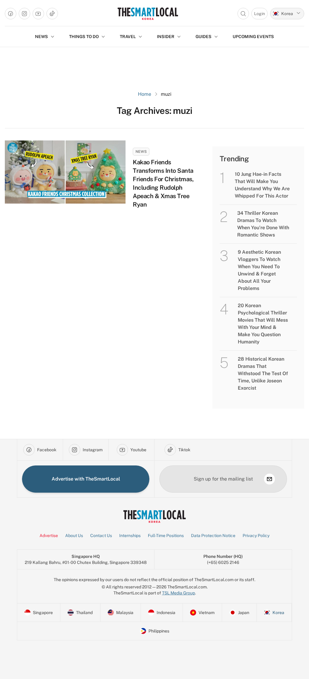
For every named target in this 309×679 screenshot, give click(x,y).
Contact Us (101, 535)
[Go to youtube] (38, 13)
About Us (74, 535)
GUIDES (204, 36)
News (141, 152)
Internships (130, 535)
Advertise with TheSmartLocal (86, 479)
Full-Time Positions (166, 535)
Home (144, 94)
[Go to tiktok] (52, 13)
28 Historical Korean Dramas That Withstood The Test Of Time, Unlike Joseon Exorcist (263, 373)
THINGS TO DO (84, 36)
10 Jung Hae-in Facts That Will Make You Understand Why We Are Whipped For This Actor (262, 185)
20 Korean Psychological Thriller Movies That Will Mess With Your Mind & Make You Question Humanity (263, 324)
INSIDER (165, 36)
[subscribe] (269, 479)
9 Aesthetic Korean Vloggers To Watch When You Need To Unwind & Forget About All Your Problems (259, 270)
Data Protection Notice (213, 535)
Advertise (49, 535)
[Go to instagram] (24, 13)
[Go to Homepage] (147, 13)
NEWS (41, 36)
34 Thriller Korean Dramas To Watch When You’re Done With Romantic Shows (263, 224)
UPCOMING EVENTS (253, 36)
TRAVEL (128, 36)
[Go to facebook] (10, 13)
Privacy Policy (256, 535)
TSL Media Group (178, 593)
